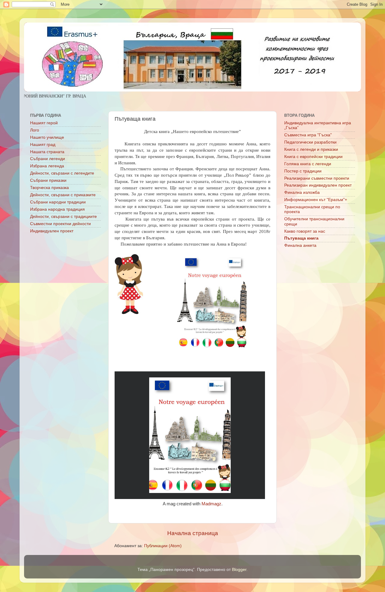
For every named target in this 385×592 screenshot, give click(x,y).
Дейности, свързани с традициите (63, 216)
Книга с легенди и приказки (311, 149)
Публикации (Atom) (163, 546)
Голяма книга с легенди (307, 164)
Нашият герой (44, 123)
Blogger (239, 569)
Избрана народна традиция (57, 209)
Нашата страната (47, 152)
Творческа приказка (49, 187)
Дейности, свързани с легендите (62, 173)
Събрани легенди (47, 159)
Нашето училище (47, 137)
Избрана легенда (47, 166)
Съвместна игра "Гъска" (308, 135)
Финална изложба (302, 192)
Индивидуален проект (51, 231)
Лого (34, 130)
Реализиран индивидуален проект (318, 185)
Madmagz (211, 503)
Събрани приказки (48, 180)
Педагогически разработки (310, 142)
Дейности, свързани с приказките (63, 195)
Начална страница (192, 533)
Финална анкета (300, 245)
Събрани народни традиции (58, 202)
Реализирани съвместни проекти (316, 178)
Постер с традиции (303, 171)
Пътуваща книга (301, 238)
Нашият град (42, 144)
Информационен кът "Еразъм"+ (315, 199)
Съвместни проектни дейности (60, 224)
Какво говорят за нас (304, 231)
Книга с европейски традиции (313, 156)
